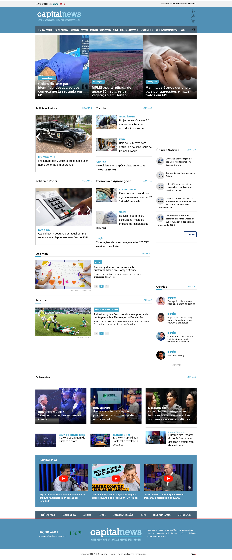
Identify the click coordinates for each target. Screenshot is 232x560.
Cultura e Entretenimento (166, 30)
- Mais (182, 30)
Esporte (84, 30)
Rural (115, 30)
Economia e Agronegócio (100, 30)
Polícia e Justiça (61, 30)
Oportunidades (146, 30)
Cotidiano (75, 30)
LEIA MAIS (87, 108)
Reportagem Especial (129, 30)
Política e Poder (45, 30)
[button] (194, 28)
